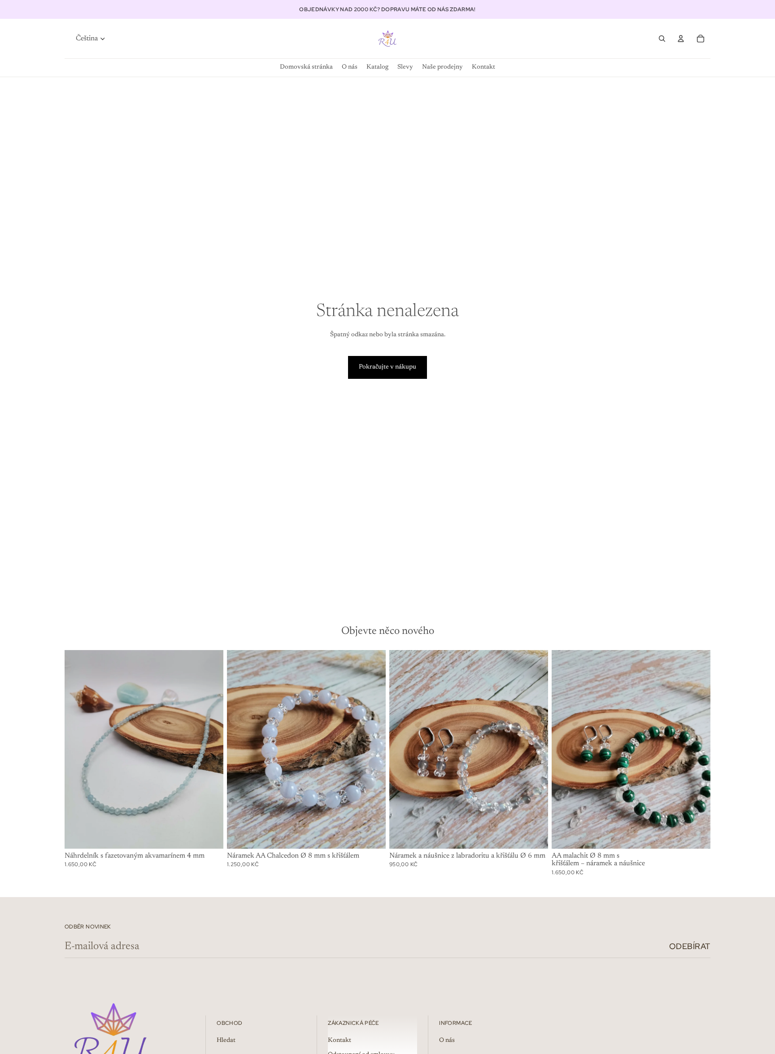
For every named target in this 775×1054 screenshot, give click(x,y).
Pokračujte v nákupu (387, 367)
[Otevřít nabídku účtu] (681, 38)
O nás (447, 1040)
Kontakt (339, 1040)
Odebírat (689, 946)
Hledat (226, 1040)
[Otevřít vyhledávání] (662, 38)
